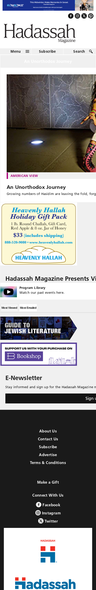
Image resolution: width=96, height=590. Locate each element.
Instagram (51, 517)
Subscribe (47, 55)
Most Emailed (28, 312)
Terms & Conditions (48, 467)
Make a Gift (48, 486)
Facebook (50, 509)
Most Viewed (9, 312)
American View (24, 180)
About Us (48, 435)
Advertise (48, 459)
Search (79, 55)
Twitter (51, 525)
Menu (15, 55)
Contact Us (48, 443)
